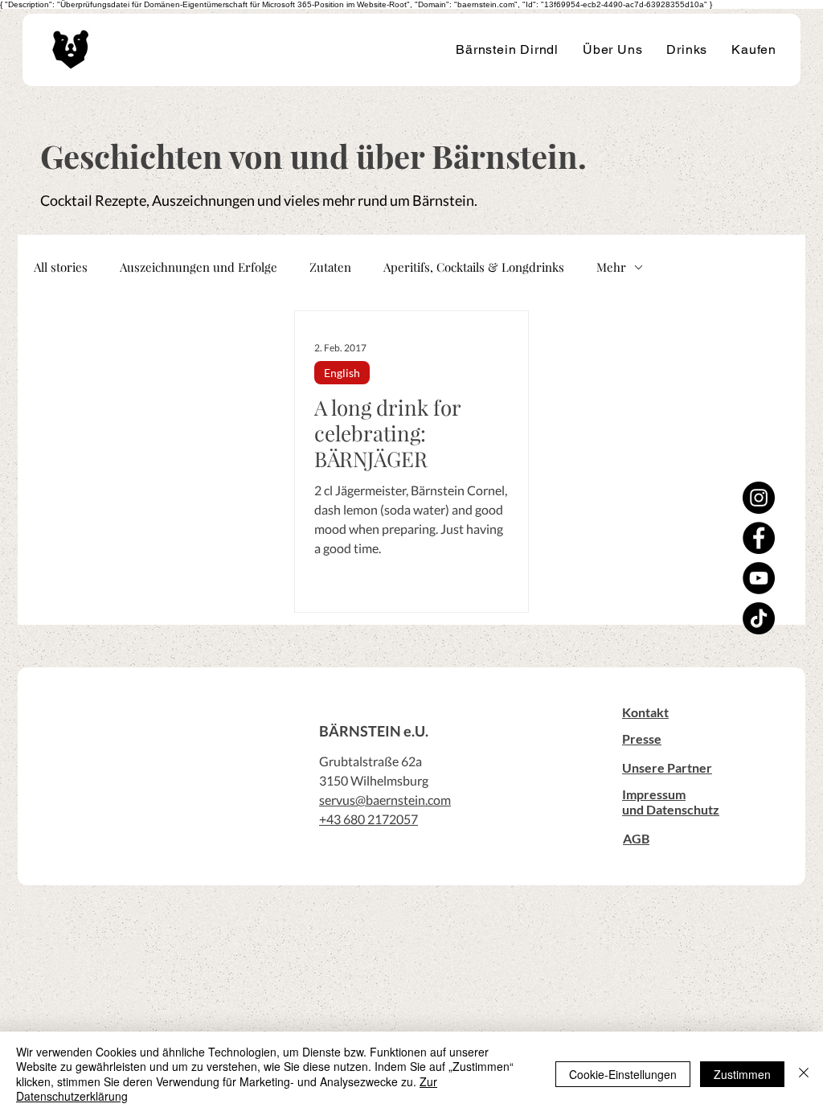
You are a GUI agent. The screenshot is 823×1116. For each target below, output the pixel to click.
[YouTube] (759, 578)
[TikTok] (759, 618)
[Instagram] (759, 498)
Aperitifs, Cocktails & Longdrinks (473, 267)
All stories (61, 267)
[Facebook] (759, 538)
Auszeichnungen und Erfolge (198, 267)
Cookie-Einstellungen (623, 1074)
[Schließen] (803, 1073)
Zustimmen (742, 1074)
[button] (645, 712)
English (342, 373)
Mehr (611, 267)
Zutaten (330, 267)
